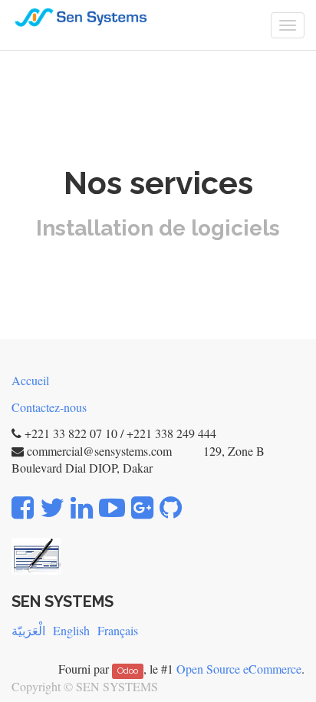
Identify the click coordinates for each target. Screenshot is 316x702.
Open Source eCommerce (238, 669)
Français (117, 630)
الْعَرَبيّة (28, 630)
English (71, 630)
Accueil (30, 380)
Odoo (127, 670)
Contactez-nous (49, 407)
